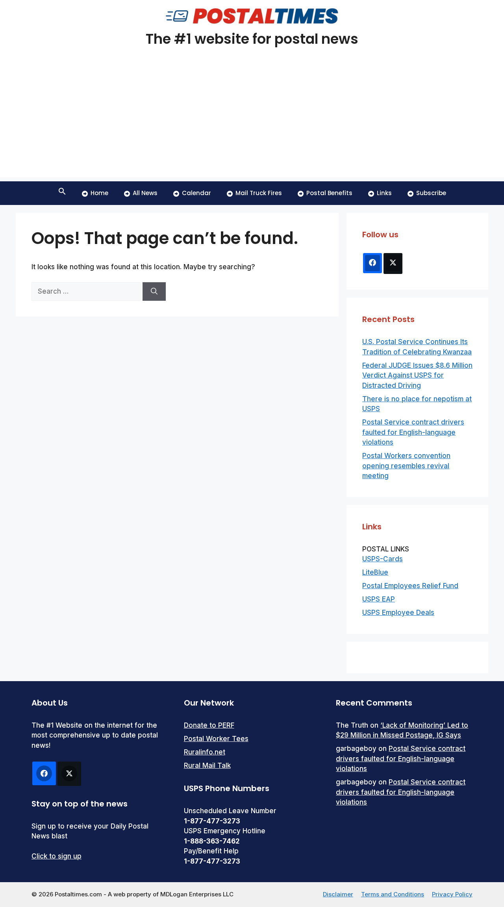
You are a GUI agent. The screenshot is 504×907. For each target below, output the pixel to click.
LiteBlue (375, 572)
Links (384, 193)
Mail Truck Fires (258, 193)
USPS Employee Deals (398, 612)
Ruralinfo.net (204, 752)
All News (145, 193)
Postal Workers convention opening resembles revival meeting (406, 466)
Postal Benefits (329, 193)
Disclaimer (338, 894)
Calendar (196, 193)
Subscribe (431, 193)
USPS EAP (378, 599)
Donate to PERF (209, 725)
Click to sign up (57, 856)
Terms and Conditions (392, 894)
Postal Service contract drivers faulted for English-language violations (413, 432)
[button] (62, 193)
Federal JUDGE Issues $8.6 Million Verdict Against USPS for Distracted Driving (417, 375)
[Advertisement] (252, 122)
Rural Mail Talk (207, 765)
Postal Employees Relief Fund (410, 586)
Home (99, 193)
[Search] (154, 291)
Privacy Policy (452, 894)
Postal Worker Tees (216, 739)
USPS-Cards (382, 559)
